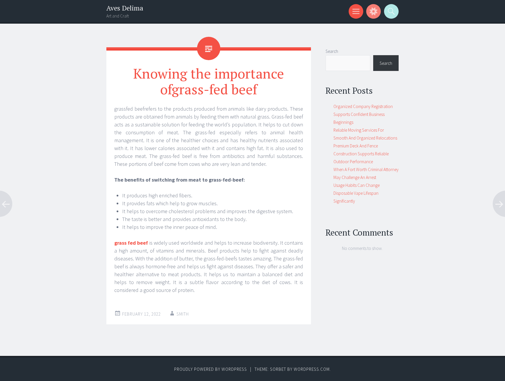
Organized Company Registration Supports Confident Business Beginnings (363, 114)
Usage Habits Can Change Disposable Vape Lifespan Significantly (356, 193)
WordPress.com (312, 369)
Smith (183, 314)
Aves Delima (124, 8)
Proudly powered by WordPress (210, 369)
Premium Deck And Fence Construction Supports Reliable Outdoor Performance (361, 153)
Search (332, 51)
